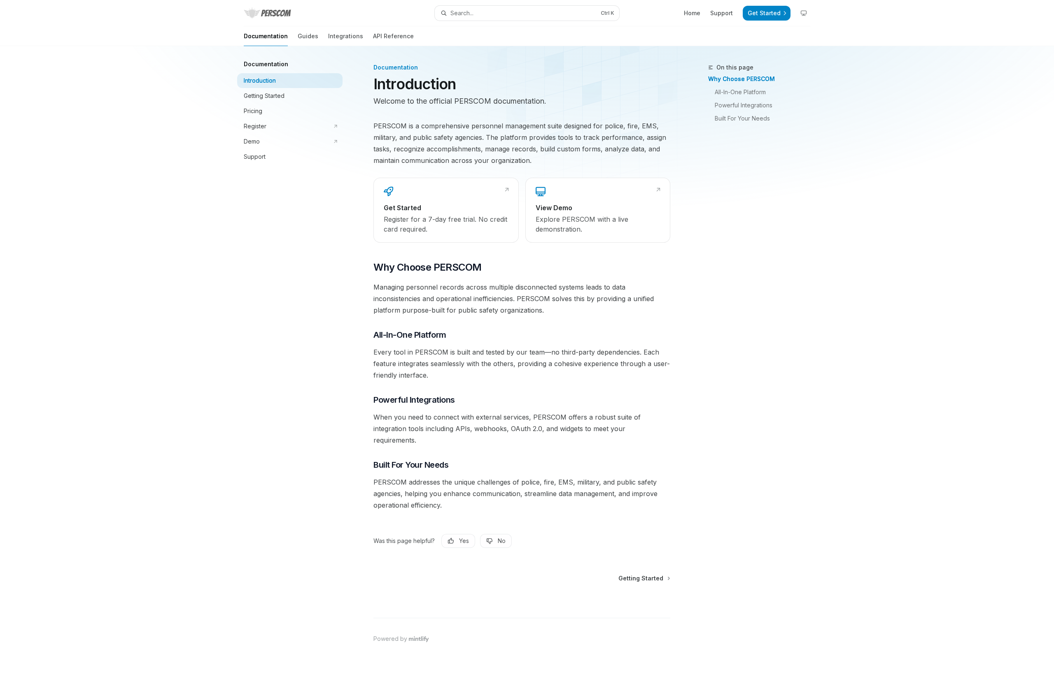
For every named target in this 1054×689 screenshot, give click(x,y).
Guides (308, 35)
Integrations (345, 35)
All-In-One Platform (740, 91)
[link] (445, 210)
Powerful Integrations (743, 105)
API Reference (393, 35)
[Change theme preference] (803, 13)
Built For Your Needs (742, 118)
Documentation (266, 35)
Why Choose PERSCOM (741, 78)
